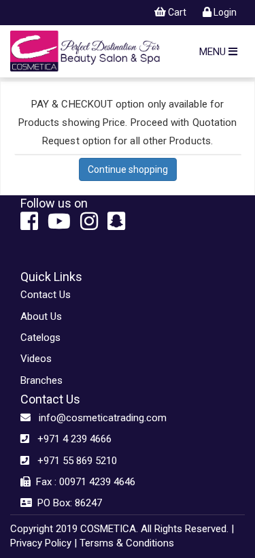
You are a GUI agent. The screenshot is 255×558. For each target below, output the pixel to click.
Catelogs (40, 337)
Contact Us (45, 295)
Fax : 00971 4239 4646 (83, 482)
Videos (36, 358)
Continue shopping (128, 169)
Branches (41, 380)
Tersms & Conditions (127, 543)
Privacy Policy (40, 543)
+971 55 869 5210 (73, 461)
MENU (213, 52)
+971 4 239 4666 (70, 439)
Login (224, 12)
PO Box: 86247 (67, 503)
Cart (176, 12)
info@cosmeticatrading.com (99, 418)
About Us (41, 316)
